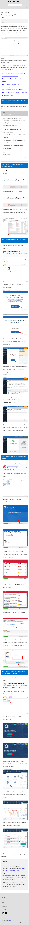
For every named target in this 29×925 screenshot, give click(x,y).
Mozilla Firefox (6, 154)
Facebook (6, 913)
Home (3, 20)
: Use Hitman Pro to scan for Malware (12, 89)
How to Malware (14, 1)
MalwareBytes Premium (19, 873)
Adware (3, 7)
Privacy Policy (5, 902)
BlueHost (9, 920)
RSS (3, 913)
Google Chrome (7, 114)
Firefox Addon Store (14, 870)
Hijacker (5, 20)
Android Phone (6, 160)
